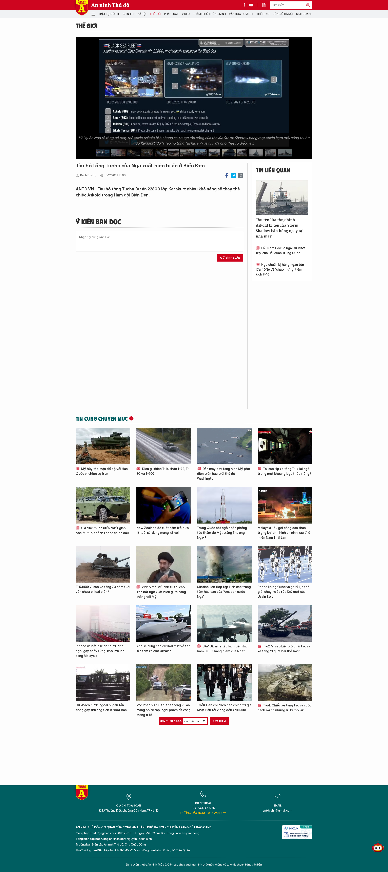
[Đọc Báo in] (266, 5)
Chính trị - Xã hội (134, 14)
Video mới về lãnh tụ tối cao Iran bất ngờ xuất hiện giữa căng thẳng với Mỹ (161, 592)
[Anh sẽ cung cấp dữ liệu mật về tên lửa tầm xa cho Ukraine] (163, 623)
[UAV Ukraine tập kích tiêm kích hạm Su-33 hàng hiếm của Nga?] (224, 623)
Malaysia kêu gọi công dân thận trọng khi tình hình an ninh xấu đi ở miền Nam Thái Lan (284, 533)
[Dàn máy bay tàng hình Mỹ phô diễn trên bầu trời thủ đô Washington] (224, 446)
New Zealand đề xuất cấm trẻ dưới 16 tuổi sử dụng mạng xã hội (163, 530)
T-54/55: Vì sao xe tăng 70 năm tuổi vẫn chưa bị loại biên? (103, 589)
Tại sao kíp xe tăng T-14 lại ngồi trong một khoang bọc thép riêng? (284, 471)
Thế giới (155, 14)
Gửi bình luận (230, 258)
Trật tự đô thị (108, 14)
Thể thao (263, 14)
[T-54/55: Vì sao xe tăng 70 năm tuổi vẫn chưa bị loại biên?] (103, 564)
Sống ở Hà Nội (283, 14)
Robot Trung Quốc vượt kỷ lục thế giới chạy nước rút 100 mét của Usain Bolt (284, 592)
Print (240, 175)
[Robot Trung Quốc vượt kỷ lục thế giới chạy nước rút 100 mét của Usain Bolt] (285, 564)
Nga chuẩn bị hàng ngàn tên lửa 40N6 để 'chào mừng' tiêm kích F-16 (280, 270)
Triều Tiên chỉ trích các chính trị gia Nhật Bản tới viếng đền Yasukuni (224, 707)
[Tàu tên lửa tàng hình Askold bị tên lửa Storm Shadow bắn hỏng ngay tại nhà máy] (282, 197)
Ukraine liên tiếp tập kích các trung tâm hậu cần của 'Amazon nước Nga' (224, 592)
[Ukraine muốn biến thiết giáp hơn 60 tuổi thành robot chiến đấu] (103, 505)
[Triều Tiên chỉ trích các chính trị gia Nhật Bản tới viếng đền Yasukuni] (224, 682)
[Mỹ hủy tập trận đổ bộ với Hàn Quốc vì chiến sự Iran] (103, 446)
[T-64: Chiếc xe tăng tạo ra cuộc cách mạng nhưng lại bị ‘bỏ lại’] (285, 682)
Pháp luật (171, 14)
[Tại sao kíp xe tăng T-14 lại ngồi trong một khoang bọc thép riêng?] (285, 446)
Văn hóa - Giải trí (241, 14)
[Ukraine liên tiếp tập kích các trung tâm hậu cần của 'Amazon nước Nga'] (224, 564)
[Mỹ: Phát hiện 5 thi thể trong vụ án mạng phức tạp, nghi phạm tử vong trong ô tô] (163, 682)
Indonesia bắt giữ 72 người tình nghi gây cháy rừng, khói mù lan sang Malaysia (100, 651)
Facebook (226, 175)
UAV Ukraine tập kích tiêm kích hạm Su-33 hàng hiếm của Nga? (223, 648)
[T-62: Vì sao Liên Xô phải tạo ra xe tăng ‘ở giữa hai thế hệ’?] (285, 623)
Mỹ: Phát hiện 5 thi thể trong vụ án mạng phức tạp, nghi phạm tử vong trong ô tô (163, 710)
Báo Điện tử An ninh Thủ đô (82, 8)
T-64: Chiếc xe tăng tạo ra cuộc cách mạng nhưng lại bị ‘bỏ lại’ (284, 707)
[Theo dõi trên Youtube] (251, 5)
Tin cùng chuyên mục (102, 418)
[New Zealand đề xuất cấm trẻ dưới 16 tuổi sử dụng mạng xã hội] (163, 505)
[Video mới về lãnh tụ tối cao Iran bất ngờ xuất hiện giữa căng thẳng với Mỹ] (163, 564)
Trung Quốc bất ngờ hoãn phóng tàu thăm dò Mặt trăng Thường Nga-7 (222, 533)
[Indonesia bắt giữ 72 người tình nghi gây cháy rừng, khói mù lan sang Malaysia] (103, 623)
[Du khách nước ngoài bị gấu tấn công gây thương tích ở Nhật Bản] (103, 682)
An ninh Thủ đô (110, 5)
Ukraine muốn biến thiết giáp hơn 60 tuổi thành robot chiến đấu (102, 530)
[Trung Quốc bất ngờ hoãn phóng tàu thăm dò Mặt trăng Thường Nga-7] (224, 505)
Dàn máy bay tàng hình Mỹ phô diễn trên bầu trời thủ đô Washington (223, 474)
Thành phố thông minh (209, 14)
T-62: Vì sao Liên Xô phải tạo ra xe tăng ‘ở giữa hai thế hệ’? (284, 648)
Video (186, 14)
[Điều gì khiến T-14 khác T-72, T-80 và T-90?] (163, 446)
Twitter (233, 175)
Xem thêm (219, 720)
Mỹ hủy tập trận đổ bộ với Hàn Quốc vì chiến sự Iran (102, 471)
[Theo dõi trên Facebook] (245, 5)
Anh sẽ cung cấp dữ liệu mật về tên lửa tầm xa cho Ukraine (163, 648)
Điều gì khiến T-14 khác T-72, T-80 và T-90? (162, 471)
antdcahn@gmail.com (277, 810)
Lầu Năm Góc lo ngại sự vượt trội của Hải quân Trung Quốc (281, 250)
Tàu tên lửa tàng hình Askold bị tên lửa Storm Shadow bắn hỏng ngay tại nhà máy (280, 228)
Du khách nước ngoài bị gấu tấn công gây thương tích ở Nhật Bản (101, 707)
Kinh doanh (304, 14)
